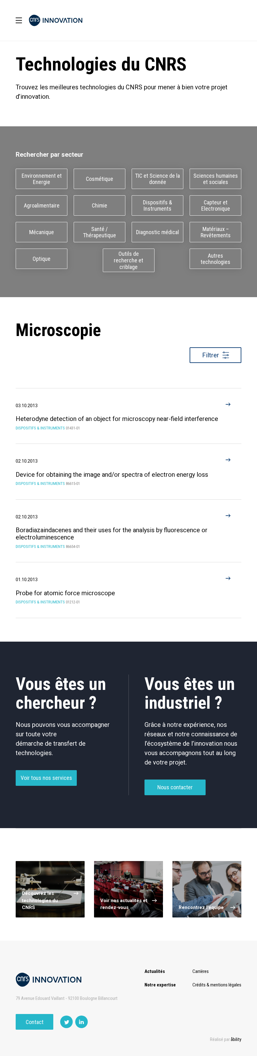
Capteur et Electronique (215, 205)
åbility (236, 1039)
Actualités (154, 971)
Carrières (200, 971)
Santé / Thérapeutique (99, 232)
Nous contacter (175, 787)
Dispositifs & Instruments (157, 205)
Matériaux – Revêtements (216, 232)
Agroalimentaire (42, 205)
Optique (41, 258)
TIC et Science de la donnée (157, 179)
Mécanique (41, 232)
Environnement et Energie (42, 179)
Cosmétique (99, 179)
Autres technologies (215, 258)
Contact (35, 1022)
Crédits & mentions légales (216, 985)
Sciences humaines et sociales (215, 179)
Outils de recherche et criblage (128, 260)
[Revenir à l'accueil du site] (55, 20)
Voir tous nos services (46, 778)
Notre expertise (160, 985)
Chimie (99, 205)
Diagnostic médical (157, 232)
